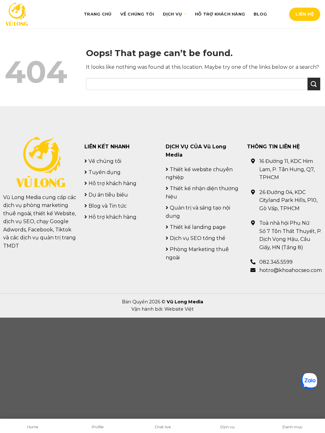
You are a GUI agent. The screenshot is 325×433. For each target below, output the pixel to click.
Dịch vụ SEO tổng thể (197, 238)
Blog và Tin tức (108, 206)
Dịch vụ (172, 14)
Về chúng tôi (137, 14)
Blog (260, 14)
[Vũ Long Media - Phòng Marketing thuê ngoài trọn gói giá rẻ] (17, 14)
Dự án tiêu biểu (108, 195)
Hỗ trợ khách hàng (220, 14)
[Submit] (314, 84)
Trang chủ (97, 14)
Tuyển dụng (105, 172)
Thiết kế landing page (198, 227)
